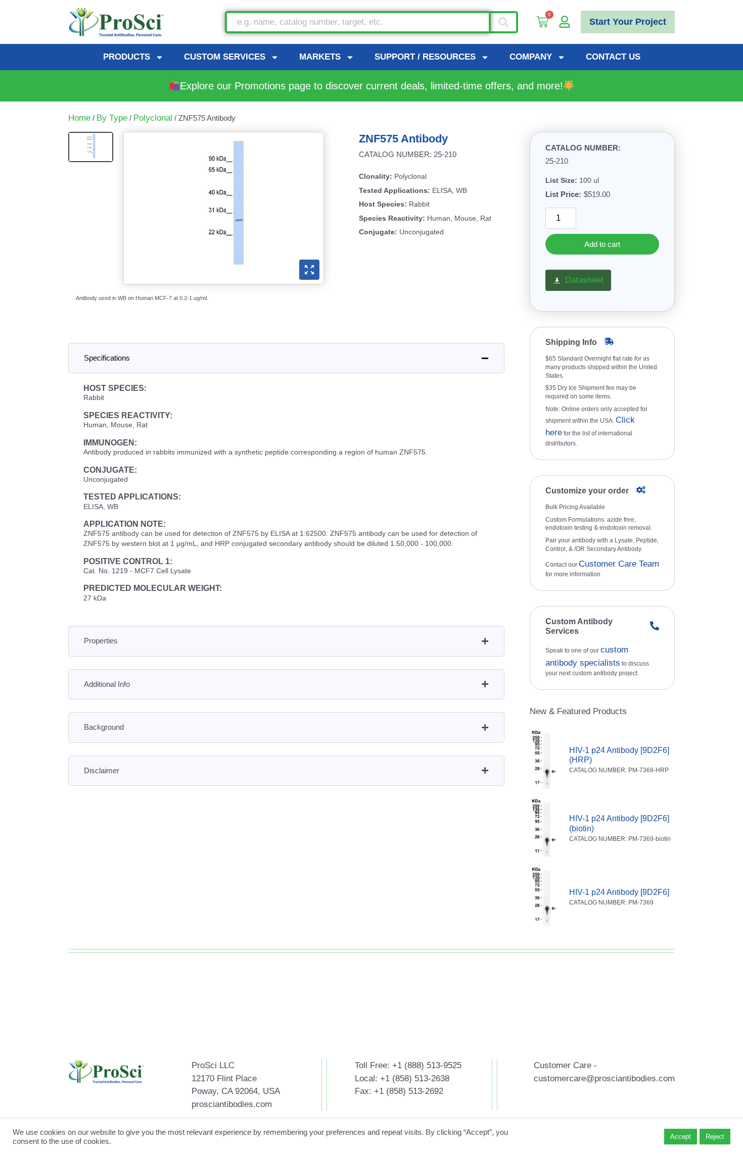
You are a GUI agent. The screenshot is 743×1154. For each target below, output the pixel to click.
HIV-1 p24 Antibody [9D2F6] (619, 892)
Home (79, 118)
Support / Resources (425, 57)
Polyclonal (152, 118)
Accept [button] (680, 1136)
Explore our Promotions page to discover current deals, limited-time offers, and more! (371, 85)
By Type (112, 118)
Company (530, 57)
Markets (320, 57)
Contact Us (613, 57)
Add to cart (602, 244)
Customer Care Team (619, 564)
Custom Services (224, 57)
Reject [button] (715, 1136)
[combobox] (358, 22)
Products (126, 57)
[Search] (504, 22)
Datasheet (584, 280)
